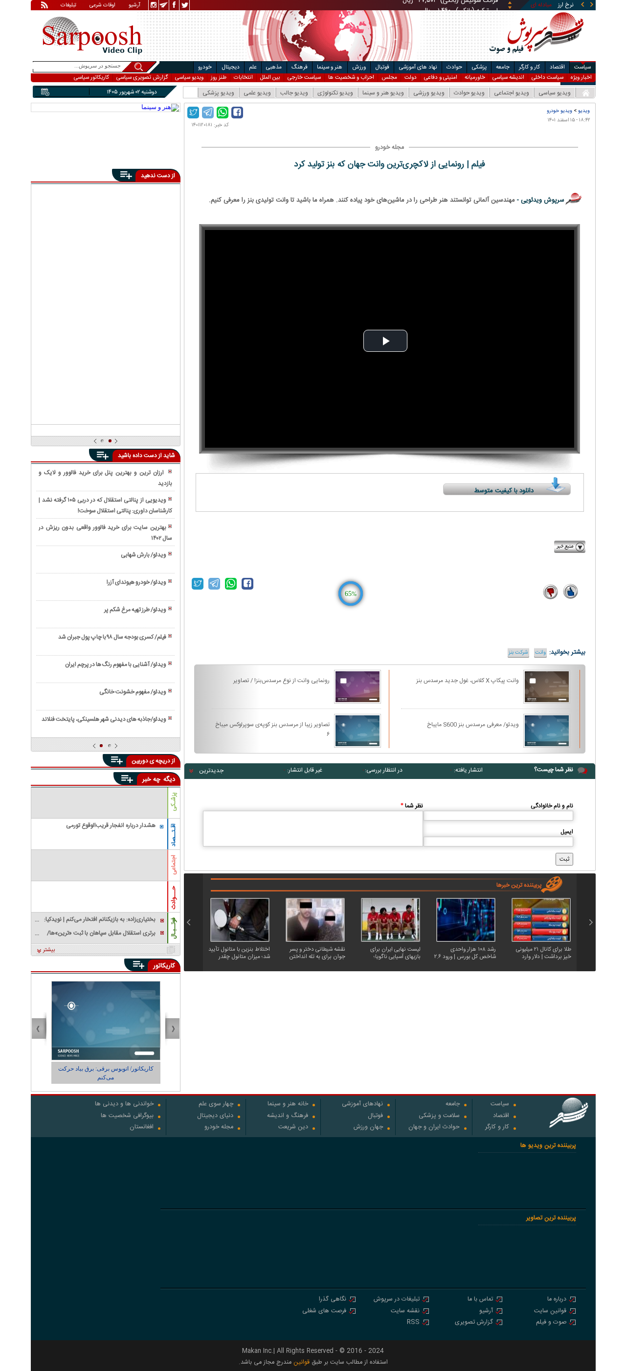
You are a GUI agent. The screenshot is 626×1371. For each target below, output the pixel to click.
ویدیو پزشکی (218, 93)
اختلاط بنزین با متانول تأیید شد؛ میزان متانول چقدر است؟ (239, 953)
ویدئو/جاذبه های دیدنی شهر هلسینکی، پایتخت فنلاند (104, 719)
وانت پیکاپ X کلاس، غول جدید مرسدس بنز (467, 681)
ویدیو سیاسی (189, 77)
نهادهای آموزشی (362, 1104)
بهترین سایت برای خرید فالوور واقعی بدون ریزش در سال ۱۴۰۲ (105, 533)
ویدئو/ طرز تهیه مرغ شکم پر (135, 610)
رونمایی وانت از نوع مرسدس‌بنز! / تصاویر (281, 681)
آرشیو (134, 6)
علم (253, 67)
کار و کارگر (529, 67)
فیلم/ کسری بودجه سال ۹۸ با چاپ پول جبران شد (112, 637)
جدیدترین (211, 771)
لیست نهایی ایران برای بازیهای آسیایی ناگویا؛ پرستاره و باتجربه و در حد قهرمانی (393, 953)
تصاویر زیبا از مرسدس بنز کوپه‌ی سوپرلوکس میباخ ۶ (272, 729)
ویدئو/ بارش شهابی (143, 555)
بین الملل (270, 77)
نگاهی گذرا (332, 1300)
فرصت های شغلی (324, 1311)
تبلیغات (68, 6)
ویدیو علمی (257, 93)
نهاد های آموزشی (418, 67)
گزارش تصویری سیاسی (142, 77)
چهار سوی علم (216, 1104)
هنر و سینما (329, 67)
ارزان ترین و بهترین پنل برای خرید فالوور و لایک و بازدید (105, 478)
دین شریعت (293, 1127)
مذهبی (274, 67)
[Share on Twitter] (193, 112)
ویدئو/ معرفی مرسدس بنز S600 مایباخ (473, 725)
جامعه (503, 67)
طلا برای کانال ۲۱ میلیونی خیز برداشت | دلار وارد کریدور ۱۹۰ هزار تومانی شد (542, 953)
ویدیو (584, 111)
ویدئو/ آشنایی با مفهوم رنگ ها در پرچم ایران (115, 664)
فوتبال (382, 67)
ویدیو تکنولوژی (335, 93)
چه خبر (151, 779)
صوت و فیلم (551, 1323)
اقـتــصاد (174, 834)
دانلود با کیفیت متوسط (504, 490)
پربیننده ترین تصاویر (551, 1218)
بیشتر (49, 950)
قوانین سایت (550, 1311)
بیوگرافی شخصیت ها (127, 1116)
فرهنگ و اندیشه (287, 1116)
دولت (410, 77)
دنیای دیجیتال (215, 1116)
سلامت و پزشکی (439, 1116)
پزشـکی (174, 801)
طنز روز (218, 77)
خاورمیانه (475, 77)
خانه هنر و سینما (288, 1104)
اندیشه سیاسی (508, 77)
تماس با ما (480, 1300)
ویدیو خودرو (559, 111)
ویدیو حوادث (469, 93)
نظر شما (412, 806)
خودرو (205, 67)
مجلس (389, 77)
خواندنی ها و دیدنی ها (124, 1104)
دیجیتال (231, 67)
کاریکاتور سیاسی (91, 77)
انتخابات (243, 77)
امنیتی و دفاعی (440, 77)
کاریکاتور (164, 965)
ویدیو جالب (294, 93)
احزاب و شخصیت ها (351, 77)
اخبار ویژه (581, 77)
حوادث (454, 67)
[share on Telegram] (208, 112)
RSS (413, 1323)
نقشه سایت (405, 1311)
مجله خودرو (218, 1127)
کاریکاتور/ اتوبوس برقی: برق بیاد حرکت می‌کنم (106, 1073)
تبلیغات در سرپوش (397, 1300)
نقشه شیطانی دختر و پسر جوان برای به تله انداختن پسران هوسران (317, 953)
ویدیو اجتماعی (511, 93)
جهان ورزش (368, 1127)
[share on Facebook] (237, 112)
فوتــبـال (174, 928)
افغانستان (142, 1127)
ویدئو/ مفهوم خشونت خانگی (132, 692)
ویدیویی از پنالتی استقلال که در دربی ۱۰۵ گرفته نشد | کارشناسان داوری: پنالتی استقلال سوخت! (105, 505)
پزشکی (479, 67)
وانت (540, 652)
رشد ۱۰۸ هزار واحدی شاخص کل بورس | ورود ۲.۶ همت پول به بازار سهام (465, 953)
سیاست (582, 67)
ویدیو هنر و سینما (383, 93)
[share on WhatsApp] (222, 112)
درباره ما (556, 1300)
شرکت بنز (518, 652)
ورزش (359, 67)
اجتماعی (174, 865)
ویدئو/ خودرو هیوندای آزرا (136, 582)
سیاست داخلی (547, 77)
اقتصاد (557, 67)
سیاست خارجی (304, 77)
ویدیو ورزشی (429, 93)
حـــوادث (174, 897)
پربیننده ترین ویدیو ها (548, 1146)
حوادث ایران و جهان (434, 1127)
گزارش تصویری (474, 1323)
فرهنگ (299, 67)
